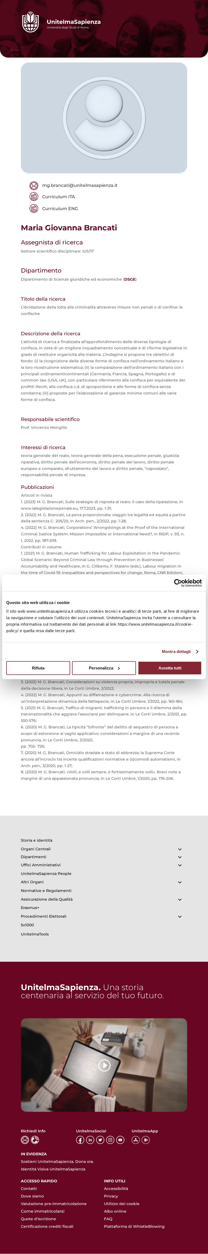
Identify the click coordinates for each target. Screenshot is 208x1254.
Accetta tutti (169, 668)
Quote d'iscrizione (38, 1218)
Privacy (111, 1196)
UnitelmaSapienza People (46, 873)
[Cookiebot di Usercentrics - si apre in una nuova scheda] (178, 583)
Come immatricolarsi (42, 1211)
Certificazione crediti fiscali (47, 1226)
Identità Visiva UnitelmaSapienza (53, 1169)
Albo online (115, 1211)
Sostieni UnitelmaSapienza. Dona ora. (57, 1161)
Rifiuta (38, 668)
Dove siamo (32, 1196)
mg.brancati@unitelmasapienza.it (80, 185)
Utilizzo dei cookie (121, 1203)
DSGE (129, 279)
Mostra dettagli (176, 651)
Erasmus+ (30, 907)
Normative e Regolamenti (46, 890)
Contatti (29, 1188)
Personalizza (101, 668)
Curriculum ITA (58, 196)
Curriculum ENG (60, 208)
